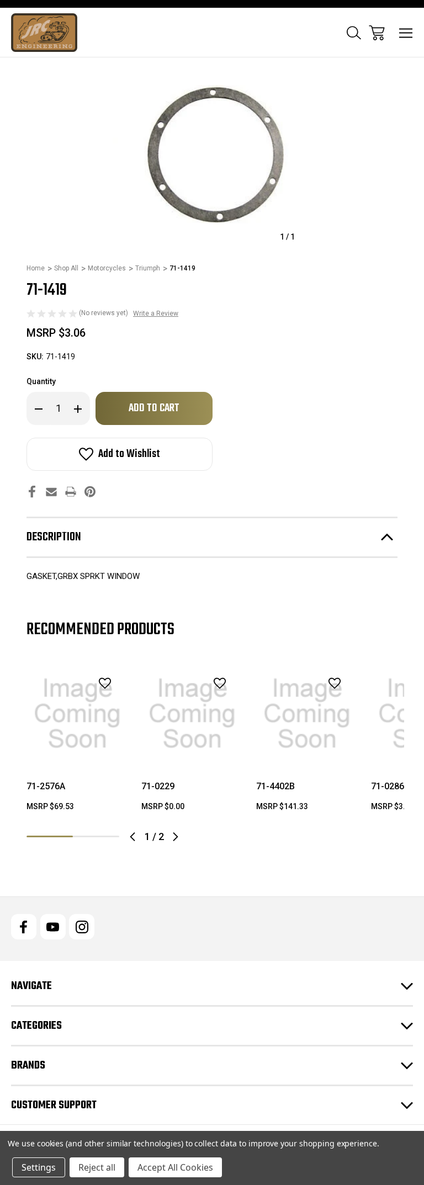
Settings (39, 1167)
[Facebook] (32, 491)
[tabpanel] (77, 742)
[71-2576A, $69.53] (77, 713)
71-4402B (275, 786)
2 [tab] (96, 836)
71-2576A (45, 786)
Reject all (96, 1167)
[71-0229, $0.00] (192, 713)
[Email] (51, 491)
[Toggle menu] (406, 33)
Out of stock (77, 750)
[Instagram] (81, 926)
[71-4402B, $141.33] (307, 713)
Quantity (41, 381)
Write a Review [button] (155, 313)
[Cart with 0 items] (377, 32)
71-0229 (157, 786)
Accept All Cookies (175, 1167)
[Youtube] (53, 926)
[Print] (70, 491)
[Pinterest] (90, 491)
